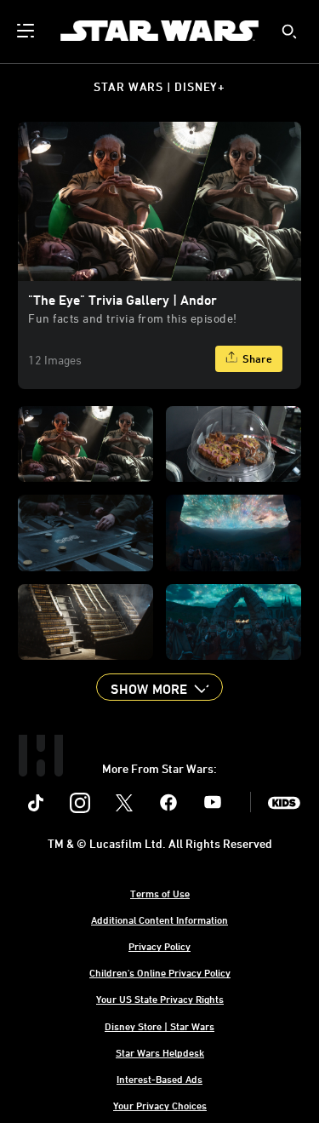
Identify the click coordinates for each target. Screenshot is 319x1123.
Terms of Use (160, 893)
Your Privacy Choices (160, 1105)
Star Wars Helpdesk (160, 1052)
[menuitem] (27, 30)
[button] (159, 687)
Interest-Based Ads (159, 1079)
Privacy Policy (159, 946)
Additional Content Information (159, 919)
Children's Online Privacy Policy (160, 972)
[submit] (289, 31)
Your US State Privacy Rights (160, 999)
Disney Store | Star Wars (159, 1026)
